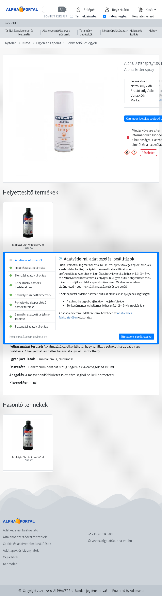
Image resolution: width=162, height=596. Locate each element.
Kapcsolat (10, 23)
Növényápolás (110, 30)
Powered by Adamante (128, 590)
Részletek (148, 153)
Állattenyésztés (50, 30)
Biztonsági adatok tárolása (31, 326)
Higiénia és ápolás (48, 43)
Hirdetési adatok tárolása (30, 268)
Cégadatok (10, 557)
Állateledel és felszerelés (25, 32)
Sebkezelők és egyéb (82, 43)
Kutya (26, 43)
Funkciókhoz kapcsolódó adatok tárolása (30, 305)
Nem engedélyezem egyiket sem (28, 337)
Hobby (153, 30)
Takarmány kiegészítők (85, 32)
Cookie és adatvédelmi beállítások (27, 544)
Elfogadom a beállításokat (136, 337)
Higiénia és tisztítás (135, 32)
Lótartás (122, 30)
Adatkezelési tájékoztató (20, 530)
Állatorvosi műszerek (64, 32)
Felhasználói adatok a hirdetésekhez (28, 285)
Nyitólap (12, 30)
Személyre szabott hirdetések (33, 295)
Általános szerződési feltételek (25, 537)
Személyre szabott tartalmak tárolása (32, 317)
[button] (89, 10)
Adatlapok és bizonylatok (21, 550)
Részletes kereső (143, 16)
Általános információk (29, 260)
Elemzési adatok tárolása (30, 275)
